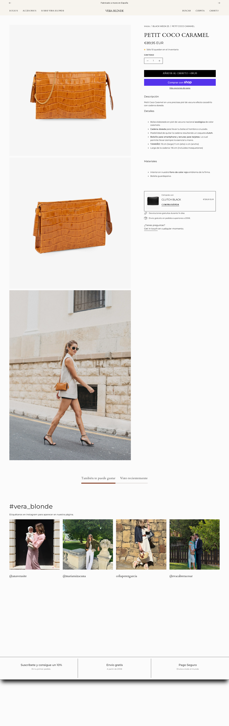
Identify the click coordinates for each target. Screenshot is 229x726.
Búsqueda (69, 696)
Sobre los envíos (72, 705)
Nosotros (69, 687)
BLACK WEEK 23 (161, 26)
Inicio (147, 26)
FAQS (67, 700)
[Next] (219, 3)
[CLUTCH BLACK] (153, 201)
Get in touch (151, 228)
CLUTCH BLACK (171, 199)
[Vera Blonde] (114, 11)
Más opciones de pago (179, 88)
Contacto (69, 691)
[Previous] (10, 3)
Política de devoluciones (77, 710)
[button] (186, 10)
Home (67, 682)
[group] (114, 3)
